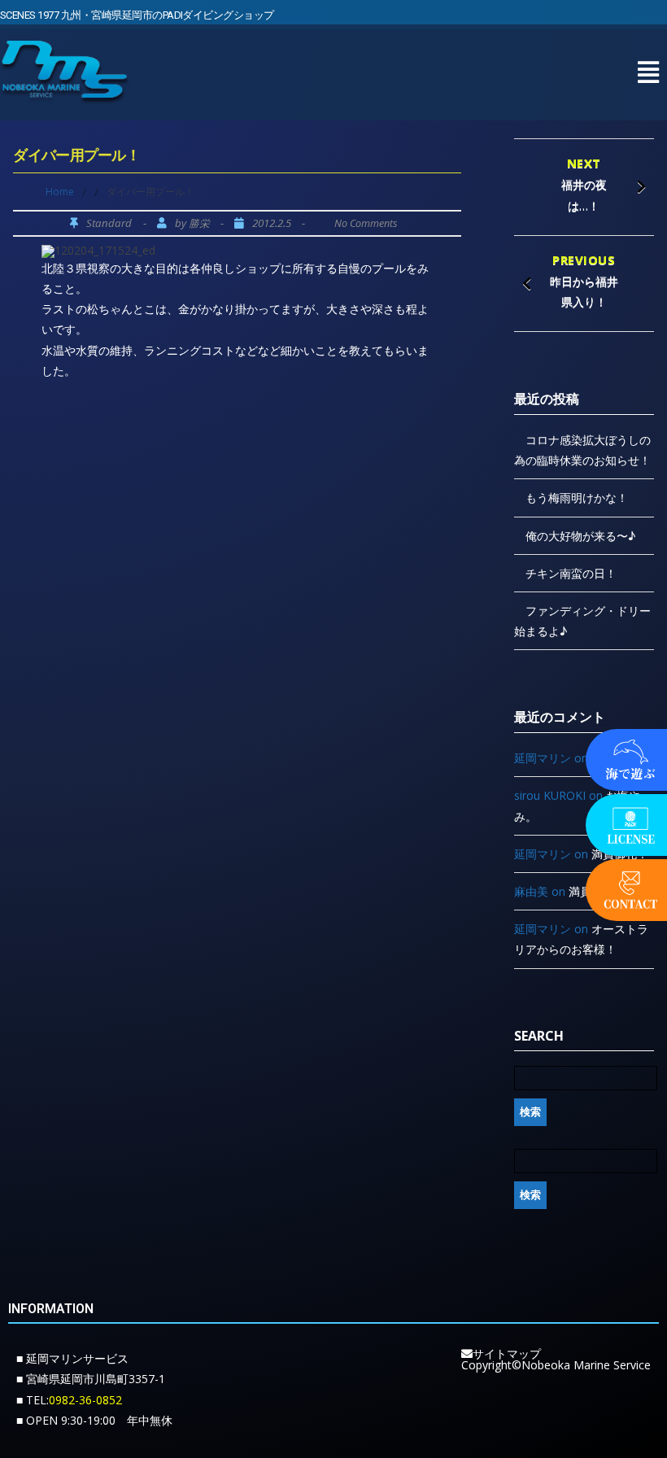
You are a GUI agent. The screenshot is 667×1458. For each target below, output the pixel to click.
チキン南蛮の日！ (571, 573)
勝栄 (199, 223)
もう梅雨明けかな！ (576, 497)
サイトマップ (507, 1353)
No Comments (365, 223)
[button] (648, 72)
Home (60, 192)
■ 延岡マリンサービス (72, 1358)
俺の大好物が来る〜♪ (580, 535)
